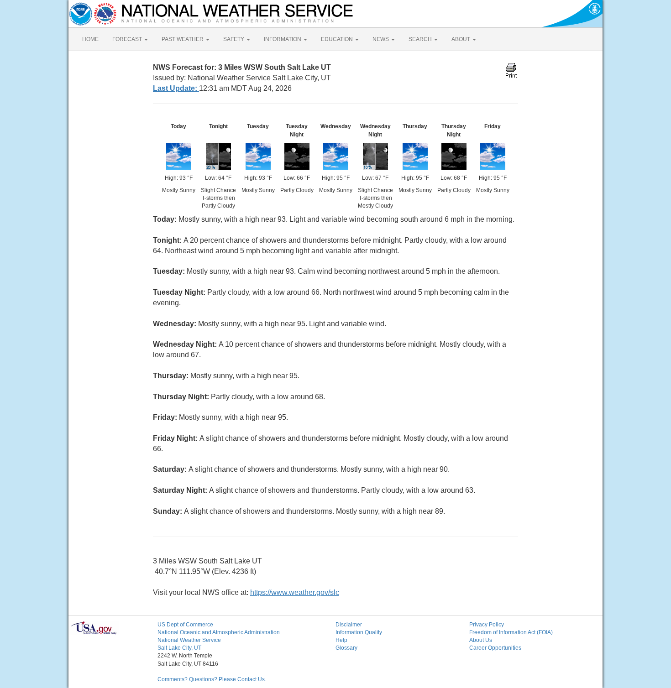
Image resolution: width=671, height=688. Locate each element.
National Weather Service (189, 640)
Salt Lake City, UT (179, 648)
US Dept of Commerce (185, 624)
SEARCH (421, 39)
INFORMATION (283, 39)
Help (341, 640)
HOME (90, 39)
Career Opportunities (495, 648)
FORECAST (127, 39)
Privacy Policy (486, 624)
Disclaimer (349, 624)
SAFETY (234, 39)
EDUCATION (337, 39)
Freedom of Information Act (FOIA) (511, 632)
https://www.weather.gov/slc (294, 592)
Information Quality (359, 632)
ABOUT (461, 39)
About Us (480, 640)
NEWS (381, 39)
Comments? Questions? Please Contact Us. (211, 679)
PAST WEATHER (183, 39)
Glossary (346, 648)
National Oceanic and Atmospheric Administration (218, 632)
